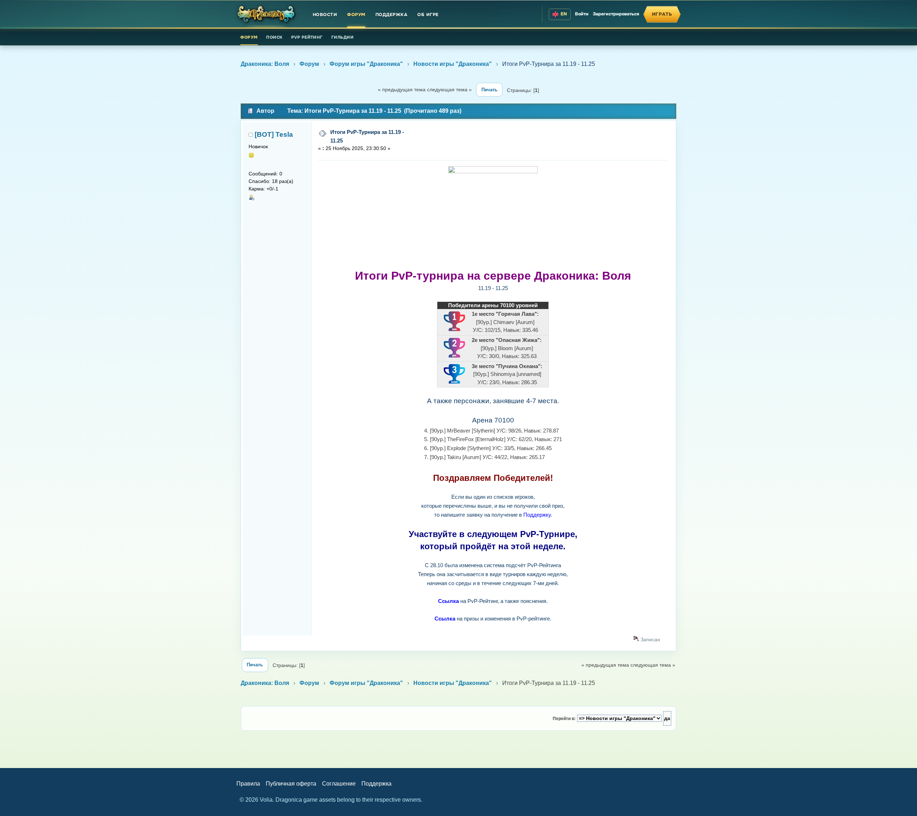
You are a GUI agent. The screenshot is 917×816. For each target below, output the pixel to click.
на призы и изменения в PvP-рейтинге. (493, 618)
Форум (356, 15)
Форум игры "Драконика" (366, 64)
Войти (582, 14)
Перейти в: (564, 718)
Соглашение (339, 784)
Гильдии (342, 37)
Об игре (428, 15)
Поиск (274, 37)
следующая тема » (449, 89)
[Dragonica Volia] (266, 14)
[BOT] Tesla (274, 134)
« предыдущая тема (402, 89)
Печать (489, 89)
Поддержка (391, 15)
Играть (662, 14)
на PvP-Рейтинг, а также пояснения (492, 601)
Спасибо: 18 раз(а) (271, 181)
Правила (248, 784)
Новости (325, 15)
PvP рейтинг (307, 37)
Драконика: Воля (265, 64)
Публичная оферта (291, 784)
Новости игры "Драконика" (452, 64)
